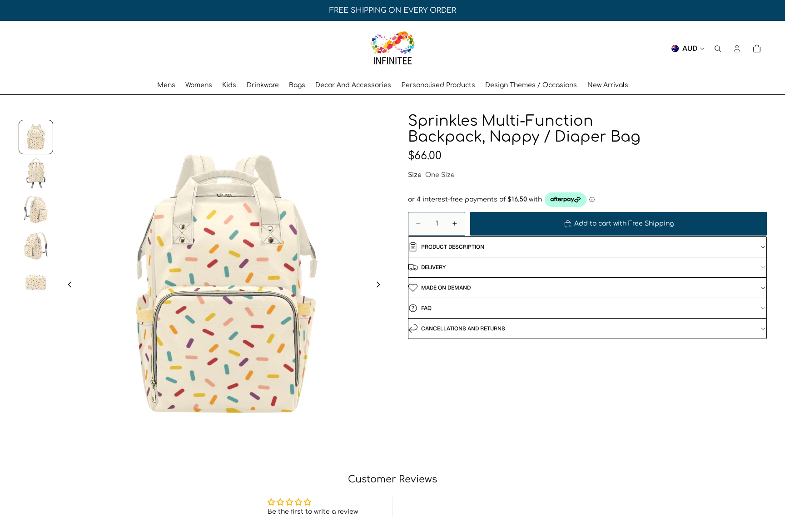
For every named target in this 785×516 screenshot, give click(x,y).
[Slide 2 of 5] (36, 173)
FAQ (426, 308)
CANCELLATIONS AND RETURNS (463, 328)
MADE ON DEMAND (446, 287)
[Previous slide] (67, 286)
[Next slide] (381, 286)
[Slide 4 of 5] (36, 246)
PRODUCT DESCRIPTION (452, 247)
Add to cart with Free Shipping (624, 223)
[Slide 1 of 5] (36, 137)
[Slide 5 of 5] (36, 282)
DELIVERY (433, 267)
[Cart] (757, 49)
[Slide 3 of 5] (36, 209)
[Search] (718, 49)
